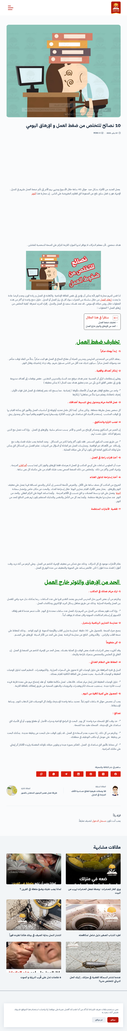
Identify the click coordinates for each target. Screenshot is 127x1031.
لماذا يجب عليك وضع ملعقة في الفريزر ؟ (40, 889)
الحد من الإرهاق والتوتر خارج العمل (101, 326)
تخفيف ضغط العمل (107, 322)
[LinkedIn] (78, 774)
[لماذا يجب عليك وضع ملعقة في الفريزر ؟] (33, 869)
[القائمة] (10, 8)
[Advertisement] (63, 162)
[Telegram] (66, 774)
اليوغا (118, 493)
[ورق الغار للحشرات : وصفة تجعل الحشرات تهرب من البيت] (93, 869)
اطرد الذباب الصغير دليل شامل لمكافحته (100, 935)
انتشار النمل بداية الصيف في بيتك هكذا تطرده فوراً (35, 935)
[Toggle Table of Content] (113, 318)
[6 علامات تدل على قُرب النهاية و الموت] (33, 957)
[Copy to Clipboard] (41, 774)
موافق (112, 1019)
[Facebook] (116, 774)
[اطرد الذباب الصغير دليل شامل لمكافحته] (93, 914)
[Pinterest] (91, 774)
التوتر (34, 193)
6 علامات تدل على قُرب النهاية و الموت (40, 977)
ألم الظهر (23, 465)
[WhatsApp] (54, 774)
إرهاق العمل (106, 300)
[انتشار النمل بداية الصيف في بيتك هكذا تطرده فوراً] (33, 914)
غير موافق (99, 1019)
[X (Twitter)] (103, 774)
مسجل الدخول (99, 821)
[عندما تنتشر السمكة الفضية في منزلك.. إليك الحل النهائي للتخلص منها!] (93, 957)
